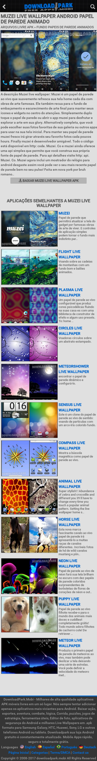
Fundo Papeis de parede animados (65, 27)
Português (69, 747)
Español (49, 747)
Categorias (39, 752)
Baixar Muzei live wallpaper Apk (50, 180)
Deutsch (90, 747)
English (30, 747)
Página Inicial (18, 752)
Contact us (81, 752)
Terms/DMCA (60, 752)
